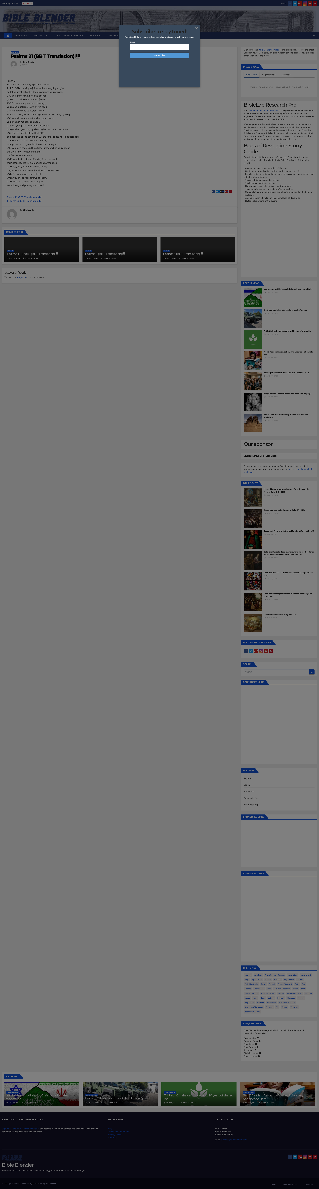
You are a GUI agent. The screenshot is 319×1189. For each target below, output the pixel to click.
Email (132, 42)
